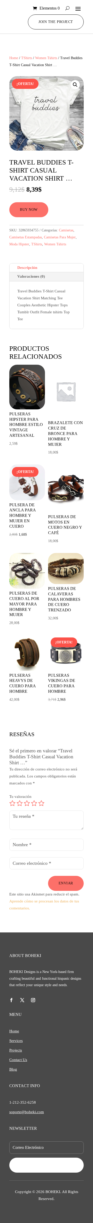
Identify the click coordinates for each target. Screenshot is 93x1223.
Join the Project (55, 22)
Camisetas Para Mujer (60, 237)
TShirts (26, 58)
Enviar (66, 883)
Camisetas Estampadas (25, 237)
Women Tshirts (46, 58)
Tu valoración (20, 796)
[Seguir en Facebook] (11, 1000)
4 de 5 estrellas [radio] (34, 803)
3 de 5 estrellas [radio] (27, 803)
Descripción (27, 268)
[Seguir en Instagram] (33, 1000)
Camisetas (66, 230)
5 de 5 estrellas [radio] (41, 803)
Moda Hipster (19, 244)
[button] (75, 84)
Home (13, 58)
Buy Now (29, 210)
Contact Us (18, 1060)
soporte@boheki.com (26, 1112)
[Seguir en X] (22, 1000)
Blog (13, 1069)
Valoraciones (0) (31, 276)
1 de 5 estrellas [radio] (12, 803)
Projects (15, 1050)
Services (16, 1041)
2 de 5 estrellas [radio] (20, 803)
